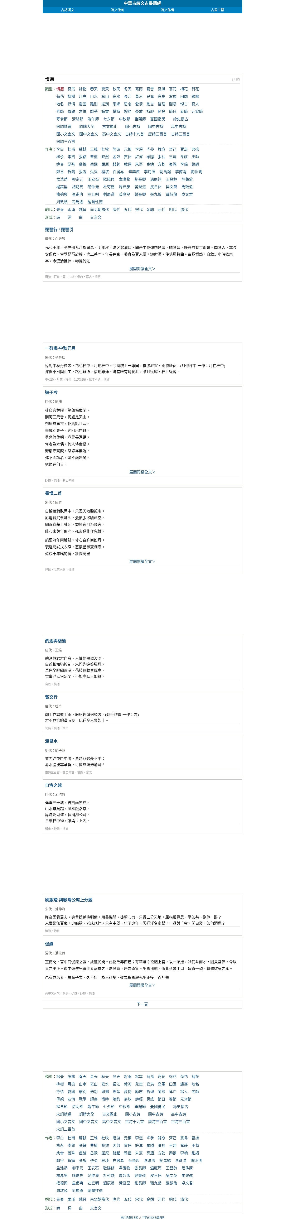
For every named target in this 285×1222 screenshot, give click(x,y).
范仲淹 (93, 187)
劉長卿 (140, 179)
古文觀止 (109, 127)
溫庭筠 (155, 179)
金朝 (150, 210)
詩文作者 (167, 10)
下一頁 (142, 1004)
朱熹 (139, 164)
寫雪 (150, 89)
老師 (60, 112)
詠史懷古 (180, 119)
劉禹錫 (165, 172)
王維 (94, 149)
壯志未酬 (68, 480)
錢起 (116, 164)
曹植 (94, 157)
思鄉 (116, 104)
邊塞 (195, 97)
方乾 (161, 164)
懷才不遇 (95, 379)
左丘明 (93, 194)
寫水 (116, 97)
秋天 (116, 89)
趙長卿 (140, 194)
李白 (60, 149)
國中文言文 (88, 134)
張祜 (161, 157)
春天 (94, 89)
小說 (74, 993)
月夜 (60, 379)
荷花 (195, 89)
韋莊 (184, 157)
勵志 (150, 104)
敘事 (48, 828)
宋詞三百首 (65, 142)
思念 (127, 104)
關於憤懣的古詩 (129, 1217)
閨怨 (173, 104)
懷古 (65, 728)
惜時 (116, 112)
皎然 (105, 157)
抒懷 (68, 379)
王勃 (195, 157)
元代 (161, 210)
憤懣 (98, 276)
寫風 (161, 89)
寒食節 (62, 119)
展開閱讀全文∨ (142, 269)
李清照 (149, 172)
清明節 (77, 119)
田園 (184, 97)
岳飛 (94, 164)
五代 (127, 210)
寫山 (105, 97)
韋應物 (124, 179)
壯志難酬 (80, 379)
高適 (150, 164)
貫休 (127, 157)
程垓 (105, 172)
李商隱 (181, 172)
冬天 (127, 89)
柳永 (60, 157)
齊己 (173, 149)
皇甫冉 (77, 194)
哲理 (161, 104)
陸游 (116, 149)
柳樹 (71, 97)
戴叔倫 (171, 194)
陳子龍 (60, 750)
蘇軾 (82, 149)
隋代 (105, 210)
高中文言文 (111, 134)
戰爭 (94, 112)
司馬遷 (77, 202)
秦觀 (173, 164)
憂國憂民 (157, 119)
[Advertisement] (142, 42)
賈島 (184, 149)
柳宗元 (77, 179)
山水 (94, 97)
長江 (127, 97)
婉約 (127, 112)
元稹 (127, 149)
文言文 (95, 217)
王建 (173, 157)
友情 (82, 112)
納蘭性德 (95, 202)
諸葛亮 (77, 187)
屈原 (105, 164)
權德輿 (62, 194)
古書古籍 (217, 10)
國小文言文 (65, 134)
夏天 (105, 89)
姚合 (60, 164)
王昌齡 (171, 179)
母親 (71, 112)
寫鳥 (161, 97)
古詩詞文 (67, 10)
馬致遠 (187, 187)
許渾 (139, 157)
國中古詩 (155, 127)
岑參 (150, 149)
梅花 (184, 89)
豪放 (139, 112)
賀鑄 (71, 172)
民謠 (161, 112)
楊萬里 (62, 187)
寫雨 (139, 89)
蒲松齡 (60, 953)
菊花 (60, 97)
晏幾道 (140, 187)
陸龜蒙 (187, 179)
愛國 (82, 104)
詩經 (150, 112)
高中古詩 (178, 127)
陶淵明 (196, 172)
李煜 (139, 149)
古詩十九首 (134, 134)
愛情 (139, 104)
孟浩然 (62, 179)
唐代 (116, 210)
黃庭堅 (124, 194)
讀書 (105, 112)
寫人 (195, 104)
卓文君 (187, 194)
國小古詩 (132, 127)
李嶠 (184, 164)
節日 (173, 112)
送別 (105, 104)
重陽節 (140, 119)
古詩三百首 (180, 134)
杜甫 (71, 149)
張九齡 (155, 194)
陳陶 (58, 401)
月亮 (82, 97)
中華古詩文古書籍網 (142, 3)
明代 (173, 210)
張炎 (94, 172)
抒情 (71, 104)
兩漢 (71, 210)
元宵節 (197, 112)
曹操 (195, 149)
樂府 (80, 276)
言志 (89, 772)
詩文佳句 (117, 10)
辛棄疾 (134, 172)
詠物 (82, 89)
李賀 (71, 157)
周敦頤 (62, 202)
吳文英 (171, 187)
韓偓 (127, 164)
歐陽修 (109, 179)
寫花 (173, 89)
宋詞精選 (63, 127)
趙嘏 (195, 164)
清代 (184, 210)
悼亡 (184, 104)
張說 (82, 172)
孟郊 (116, 157)
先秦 (60, 210)
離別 (94, 104)
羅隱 (150, 157)
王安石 (93, 179)
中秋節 (124, 119)
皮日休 (155, 187)
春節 (184, 112)
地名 (60, 104)
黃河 (139, 97)
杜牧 (105, 149)
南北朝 (95, 210)
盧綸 (82, 164)
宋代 (139, 210)
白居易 (118, 172)
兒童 (150, 97)
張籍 (82, 157)
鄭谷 (60, 172)
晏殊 (71, 164)
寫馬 (173, 97)
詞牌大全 (86, 127)
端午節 (93, 119)
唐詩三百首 (157, 134)
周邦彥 (124, 187)
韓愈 (161, 149)
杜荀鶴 (109, 187)
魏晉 (82, 210)
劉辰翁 (109, 194)
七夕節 (109, 119)
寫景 (71, 89)
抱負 (57, 931)
